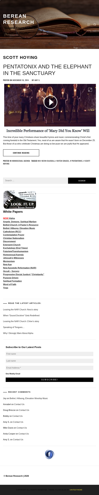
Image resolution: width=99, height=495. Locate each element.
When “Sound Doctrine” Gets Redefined (21, 315)
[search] (95, 24)
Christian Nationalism (13, 238)
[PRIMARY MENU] (88, 24)
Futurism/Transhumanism (15, 251)
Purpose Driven (10, 278)
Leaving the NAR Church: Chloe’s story (21, 321)
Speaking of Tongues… (13, 327)
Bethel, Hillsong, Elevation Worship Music (29, 398)
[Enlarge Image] (90, 89)
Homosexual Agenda (21, 160)
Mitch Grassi (63, 160)
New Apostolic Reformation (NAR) (19, 268)
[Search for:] (35, 181)
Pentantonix (77, 160)
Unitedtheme (76, 490)
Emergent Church (11, 245)
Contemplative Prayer (13, 235)
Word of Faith (9, 284)
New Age (7, 264)
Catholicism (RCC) (12, 232)
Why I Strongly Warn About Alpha (18, 333)
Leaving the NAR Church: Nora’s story (20, 309)
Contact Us (19, 404)
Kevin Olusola (48, 160)
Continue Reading (21, 152)
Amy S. (37, 80)
